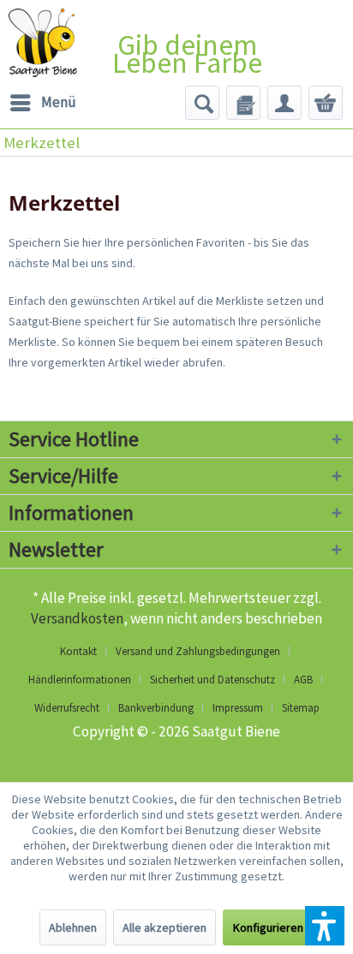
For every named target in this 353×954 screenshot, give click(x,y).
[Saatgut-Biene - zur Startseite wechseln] (43, 43)
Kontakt (78, 651)
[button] (324, 925)
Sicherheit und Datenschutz (212, 679)
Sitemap (301, 708)
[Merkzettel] (243, 103)
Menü (58, 101)
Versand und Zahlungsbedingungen (198, 651)
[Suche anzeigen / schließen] (202, 103)
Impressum (237, 708)
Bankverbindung (156, 708)
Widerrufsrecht (66, 708)
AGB (303, 679)
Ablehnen (73, 927)
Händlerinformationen (79, 679)
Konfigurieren (268, 927)
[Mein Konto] (284, 103)
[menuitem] (42, 103)
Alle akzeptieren (164, 927)
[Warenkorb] (325, 103)
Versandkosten (77, 618)
